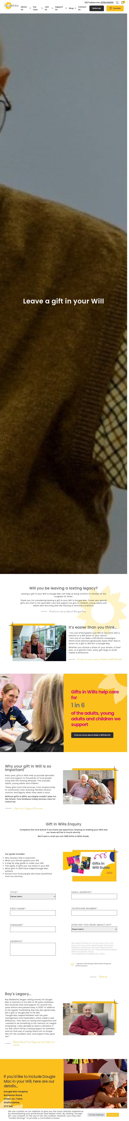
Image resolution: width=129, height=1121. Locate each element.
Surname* (16, 924)
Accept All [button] (112, 1115)
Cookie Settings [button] (96, 1115)
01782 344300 (107, 2)
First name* (18, 908)
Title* (14, 892)
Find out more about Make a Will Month (99, 659)
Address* (16, 941)
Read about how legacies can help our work (34, 1043)
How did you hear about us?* (91, 924)
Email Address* (81, 892)
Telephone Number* (84, 908)
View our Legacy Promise (28, 808)
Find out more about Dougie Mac (68, 611)
